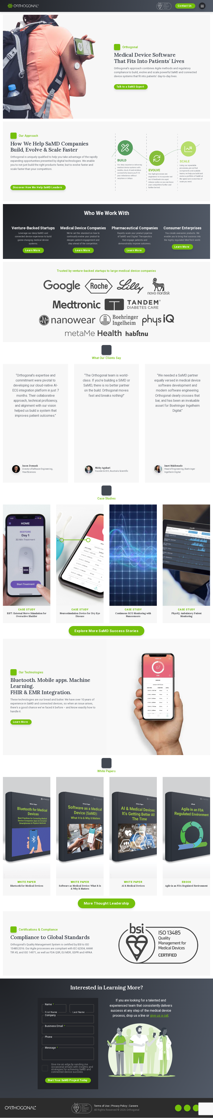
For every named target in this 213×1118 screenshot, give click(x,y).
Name (49, 1004)
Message (51, 1047)
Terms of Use (102, 1106)
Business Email (55, 1026)
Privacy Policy (119, 1106)
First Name (51, 1012)
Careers (133, 1106)
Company (50, 1015)
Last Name (78, 1012)
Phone (48, 1037)
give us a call (159, 1016)
